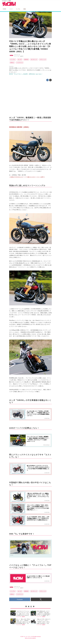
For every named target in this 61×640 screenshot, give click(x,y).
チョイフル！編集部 (18, 56)
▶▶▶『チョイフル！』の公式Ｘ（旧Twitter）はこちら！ (26, 74)
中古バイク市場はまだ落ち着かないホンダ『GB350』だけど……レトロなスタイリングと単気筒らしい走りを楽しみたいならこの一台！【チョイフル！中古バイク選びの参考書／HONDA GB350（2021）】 (30, 46)
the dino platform (32, 638)
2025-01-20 (17, 54)
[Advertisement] (30, 99)
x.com (11, 555)
